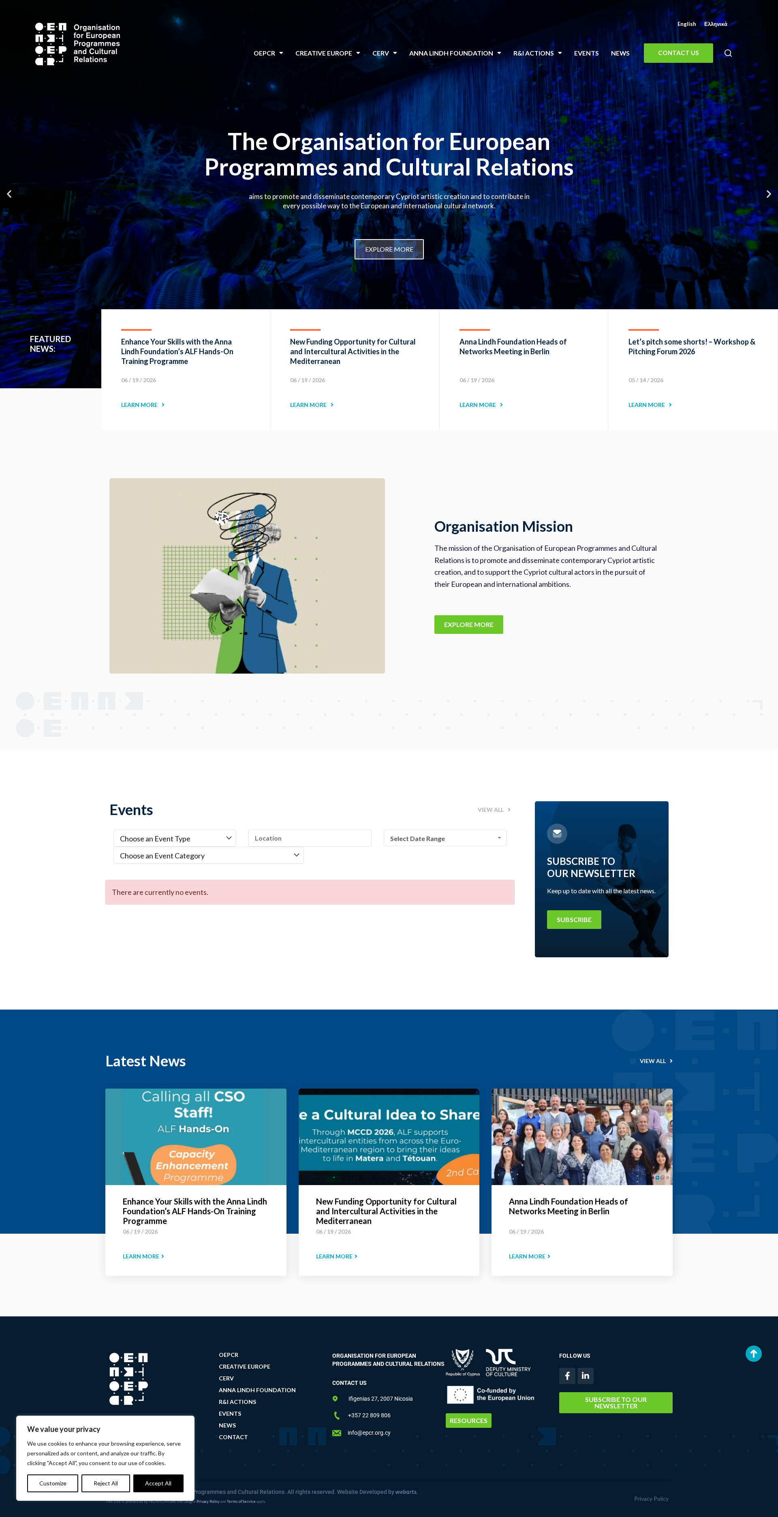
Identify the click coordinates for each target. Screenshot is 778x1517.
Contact (233, 1437)
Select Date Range (417, 838)
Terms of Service (241, 1501)
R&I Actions (533, 53)
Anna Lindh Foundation (451, 53)
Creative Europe (323, 53)
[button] (728, 53)
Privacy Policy (208, 1501)
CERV (380, 53)
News (620, 53)
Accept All (158, 1483)
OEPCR (264, 53)
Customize (52, 1483)
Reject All (106, 1483)
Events (586, 53)
